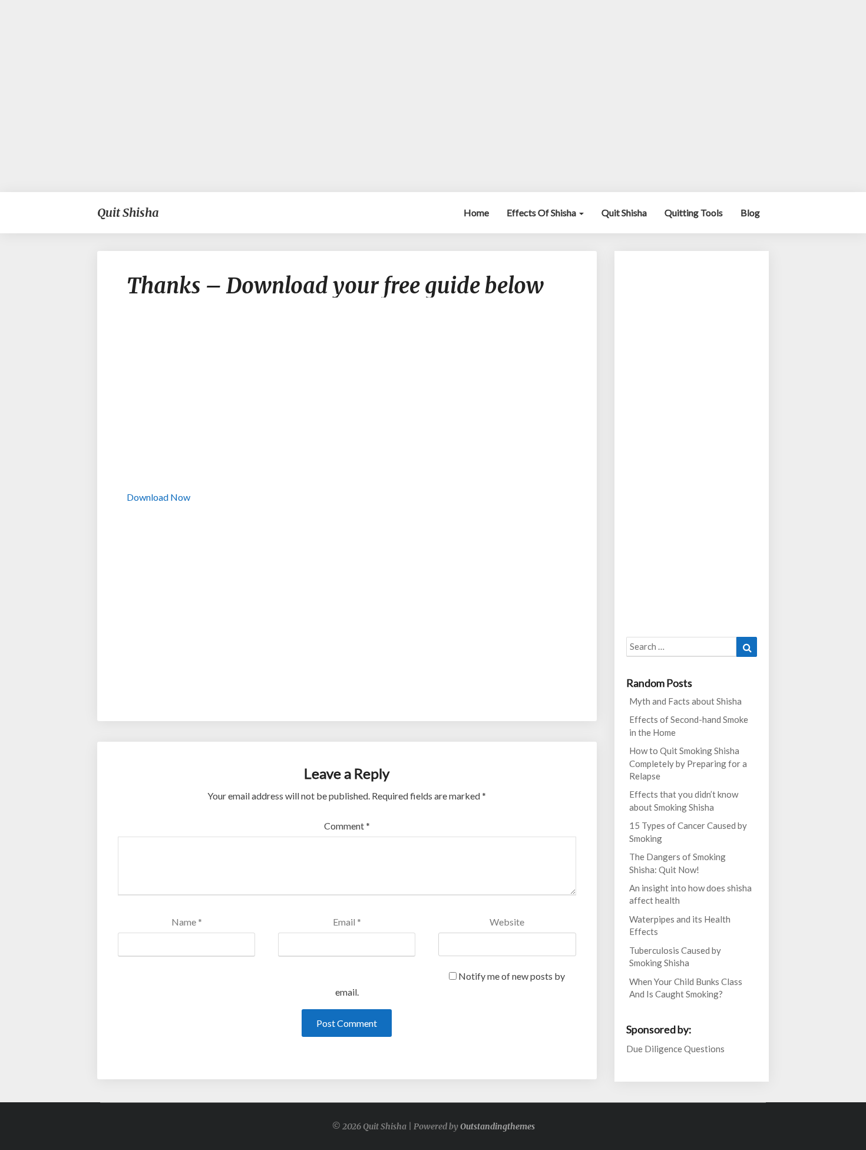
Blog (750, 212)
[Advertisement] (433, 96)
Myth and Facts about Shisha (685, 701)
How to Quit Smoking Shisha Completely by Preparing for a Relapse (688, 763)
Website (507, 921)
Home (476, 212)
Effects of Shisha (542, 212)
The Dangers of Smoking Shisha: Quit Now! (677, 862)
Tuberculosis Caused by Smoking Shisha (675, 956)
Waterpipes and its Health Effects (680, 925)
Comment (347, 825)
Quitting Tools (694, 212)
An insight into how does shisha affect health (690, 894)
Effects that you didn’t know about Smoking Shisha (683, 800)
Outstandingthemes (497, 1126)
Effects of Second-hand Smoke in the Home (688, 725)
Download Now (158, 497)
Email (347, 921)
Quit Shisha (624, 212)
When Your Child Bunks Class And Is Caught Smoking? (685, 987)
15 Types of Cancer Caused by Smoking (688, 831)
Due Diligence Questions (675, 1048)
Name (186, 921)
